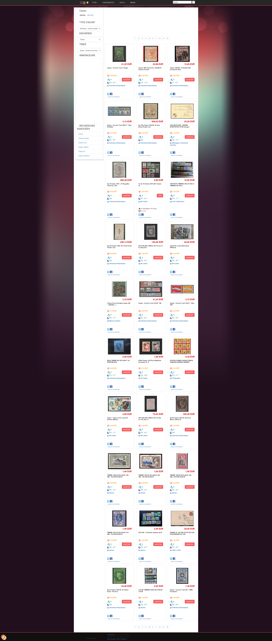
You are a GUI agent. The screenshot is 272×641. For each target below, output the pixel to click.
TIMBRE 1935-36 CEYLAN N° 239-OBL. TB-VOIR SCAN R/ (118, 476)
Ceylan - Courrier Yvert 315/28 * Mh (149, 303)
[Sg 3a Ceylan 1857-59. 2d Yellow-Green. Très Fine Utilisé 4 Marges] (119, 575)
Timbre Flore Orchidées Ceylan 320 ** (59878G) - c (118, 304)
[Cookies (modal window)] (3, 637)
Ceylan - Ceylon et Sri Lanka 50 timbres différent (117, 418)
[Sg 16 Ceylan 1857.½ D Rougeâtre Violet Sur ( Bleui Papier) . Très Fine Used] (119, 169)
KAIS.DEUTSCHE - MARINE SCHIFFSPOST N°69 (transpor (179, 126)
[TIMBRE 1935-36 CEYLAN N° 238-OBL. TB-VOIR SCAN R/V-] (182, 461)
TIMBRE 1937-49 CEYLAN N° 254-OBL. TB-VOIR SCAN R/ (149, 476)
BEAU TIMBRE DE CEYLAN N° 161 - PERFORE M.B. (118, 361)
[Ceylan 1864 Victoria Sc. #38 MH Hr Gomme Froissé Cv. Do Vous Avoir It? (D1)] (151, 53)
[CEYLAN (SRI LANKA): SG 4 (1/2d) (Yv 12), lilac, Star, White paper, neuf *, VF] (150, 403)
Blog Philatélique (122, 639)
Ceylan (80, 134)
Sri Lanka (144, 201)
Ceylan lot (81, 151)
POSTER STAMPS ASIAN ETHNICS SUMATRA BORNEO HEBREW (181, 361)
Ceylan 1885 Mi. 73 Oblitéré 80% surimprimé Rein (180, 69)
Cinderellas (176, 378)
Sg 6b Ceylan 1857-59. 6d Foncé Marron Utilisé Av (180, 418)
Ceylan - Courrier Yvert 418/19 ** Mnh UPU (182, 304)
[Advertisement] (89, 91)
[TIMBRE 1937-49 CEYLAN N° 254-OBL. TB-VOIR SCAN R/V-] (151, 461)
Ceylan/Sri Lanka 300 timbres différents (179, 246)
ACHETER (126, 80)
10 (167, 38)
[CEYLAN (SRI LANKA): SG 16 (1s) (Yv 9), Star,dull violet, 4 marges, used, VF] (151, 231)
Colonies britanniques (117, 85)
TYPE (93, 3)
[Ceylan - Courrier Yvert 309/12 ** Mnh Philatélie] (119, 111)
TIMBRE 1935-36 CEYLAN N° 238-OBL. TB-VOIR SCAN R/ (181, 476)
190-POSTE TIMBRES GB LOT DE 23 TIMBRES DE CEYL (182, 184)
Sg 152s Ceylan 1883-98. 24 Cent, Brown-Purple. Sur (149, 126)
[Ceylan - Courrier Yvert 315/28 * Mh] (151, 289)
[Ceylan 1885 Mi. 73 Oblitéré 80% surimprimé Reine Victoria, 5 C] (182, 53)
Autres (111, 493)
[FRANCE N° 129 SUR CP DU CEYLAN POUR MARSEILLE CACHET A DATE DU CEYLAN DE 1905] (182, 518)
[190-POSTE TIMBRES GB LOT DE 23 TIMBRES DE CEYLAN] (182, 169)
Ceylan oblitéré (83, 147)
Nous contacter (111, 639)
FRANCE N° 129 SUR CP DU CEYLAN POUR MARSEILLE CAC (182, 533)
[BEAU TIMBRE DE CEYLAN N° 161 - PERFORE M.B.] (119, 346)
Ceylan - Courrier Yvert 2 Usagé (117, 68)
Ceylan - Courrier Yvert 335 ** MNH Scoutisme (181, 590)
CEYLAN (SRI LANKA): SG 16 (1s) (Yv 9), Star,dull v (150, 246)
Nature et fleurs (114, 321)
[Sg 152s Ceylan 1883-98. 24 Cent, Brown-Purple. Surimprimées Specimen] (151, 111)
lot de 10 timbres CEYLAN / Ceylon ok (149, 184)
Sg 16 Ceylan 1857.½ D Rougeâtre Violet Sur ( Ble (118, 184)
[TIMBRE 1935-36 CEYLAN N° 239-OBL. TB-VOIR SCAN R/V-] (119, 461)
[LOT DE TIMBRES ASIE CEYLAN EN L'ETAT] (150, 575)
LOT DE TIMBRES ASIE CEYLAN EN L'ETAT (150, 590)
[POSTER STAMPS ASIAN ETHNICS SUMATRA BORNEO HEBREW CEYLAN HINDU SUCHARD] (182, 346)
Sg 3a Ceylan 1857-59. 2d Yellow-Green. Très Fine (118, 590)
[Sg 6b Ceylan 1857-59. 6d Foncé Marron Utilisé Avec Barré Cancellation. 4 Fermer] (182, 403)
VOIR (160, 196)
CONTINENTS (108, 3)
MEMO (132, 3)
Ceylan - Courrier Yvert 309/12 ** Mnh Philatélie (119, 126)
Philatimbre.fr (111, 635)
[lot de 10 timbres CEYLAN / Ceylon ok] (150, 169)
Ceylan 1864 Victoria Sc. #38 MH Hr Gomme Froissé (150, 69)
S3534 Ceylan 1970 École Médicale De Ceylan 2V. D (149, 361)
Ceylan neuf (82, 143)
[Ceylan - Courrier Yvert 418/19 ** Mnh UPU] (182, 289)
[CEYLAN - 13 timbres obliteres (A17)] (151, 518)
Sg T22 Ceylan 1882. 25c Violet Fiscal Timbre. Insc (119, 246)
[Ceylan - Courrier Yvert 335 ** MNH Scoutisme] (182, 575)
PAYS (121, 3)
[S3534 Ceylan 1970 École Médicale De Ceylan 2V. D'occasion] (151, 346)
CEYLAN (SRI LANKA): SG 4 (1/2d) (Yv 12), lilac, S (149, 418)
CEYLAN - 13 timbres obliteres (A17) (150, 532)
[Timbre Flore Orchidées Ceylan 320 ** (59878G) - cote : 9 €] (119, 289)
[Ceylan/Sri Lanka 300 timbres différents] (182, 231)
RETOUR (90, 15)
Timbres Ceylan (83, 138)
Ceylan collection (84, 156)
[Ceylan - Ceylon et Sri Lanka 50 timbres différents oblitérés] (119, 403)
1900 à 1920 (176, 550)
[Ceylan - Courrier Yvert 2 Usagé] (119, 53)
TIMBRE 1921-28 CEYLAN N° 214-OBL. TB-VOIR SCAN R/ (118, 533)
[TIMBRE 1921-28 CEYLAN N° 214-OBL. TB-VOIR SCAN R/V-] (119, 518)
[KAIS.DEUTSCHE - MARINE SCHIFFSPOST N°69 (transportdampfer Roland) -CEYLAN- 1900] (182, 111)
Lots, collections (178, 201)
